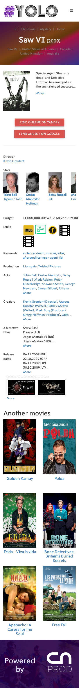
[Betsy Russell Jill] (59, 209)
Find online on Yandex (40, 122)
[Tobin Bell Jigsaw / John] (14, 209)
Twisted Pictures (49, 266)
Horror (60, 29)
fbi (61, 257)
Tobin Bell (29, 275)
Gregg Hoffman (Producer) (41, 314)
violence (29, 253)
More (40, 93)
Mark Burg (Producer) (50, 310)
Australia (53, 53)
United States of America (39, 49)
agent (54, 257)
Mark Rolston (43, 279)
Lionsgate (30, 266)
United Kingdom (31, 53)
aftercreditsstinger (35, 257)
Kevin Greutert (13, 161)
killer (60, 253)
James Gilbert (47, 288)
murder (51, 253)
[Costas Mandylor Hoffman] (37, 209)
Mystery (45, 29)
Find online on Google (39, 133)
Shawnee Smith (52, 284)
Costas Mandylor (49, 275)
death (40, 253)
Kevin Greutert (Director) (40, 301)
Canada (65, 49)
